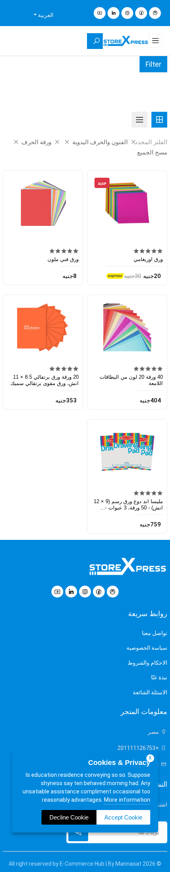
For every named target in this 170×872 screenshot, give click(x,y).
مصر (154, 732)
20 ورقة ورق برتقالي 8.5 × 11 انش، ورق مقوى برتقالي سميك (44, 380)
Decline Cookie (69, 817)
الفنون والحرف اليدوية (99, 142)
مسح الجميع (152, 152)
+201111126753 (138, 748)
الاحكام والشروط (147, 663)
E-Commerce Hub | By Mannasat (101, 864)
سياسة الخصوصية (147, 648)
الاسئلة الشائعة (150, 692)
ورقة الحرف (35, 142)
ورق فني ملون (63, 259)
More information (127, 799)
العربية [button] (45, 15)
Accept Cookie (123, 817)
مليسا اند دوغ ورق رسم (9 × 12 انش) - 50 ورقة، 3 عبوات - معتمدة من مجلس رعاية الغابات (128, 507)
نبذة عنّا (159, 677)
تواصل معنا (154, 633)
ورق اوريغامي (148, 259)
